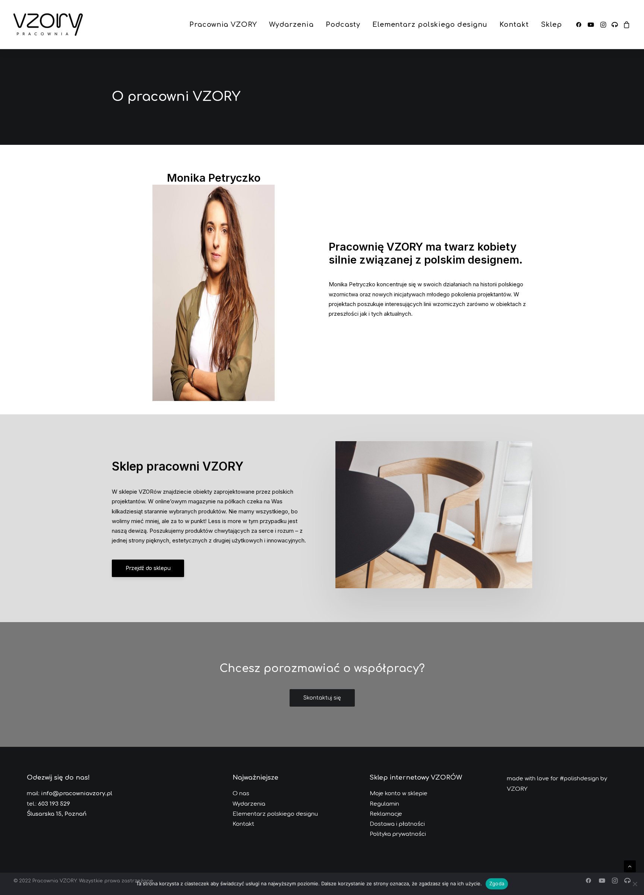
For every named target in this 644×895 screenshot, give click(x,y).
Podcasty (343, 24)
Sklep (551, 24)
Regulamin (384, 804)
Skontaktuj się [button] (322, 698)
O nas (241, 793)
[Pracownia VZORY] (48, 24)
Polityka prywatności (398, 834)
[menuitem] (223, 24)
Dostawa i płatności (397, 824)
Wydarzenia (291, 24)
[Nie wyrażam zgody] (634, 884)
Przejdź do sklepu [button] (148, 568)
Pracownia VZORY (223, 24)
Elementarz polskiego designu (429, 24)
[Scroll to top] (630, 865)
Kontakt (513, 24)
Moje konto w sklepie (398, 793)
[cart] (626, 24)
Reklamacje (386, 814)
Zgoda (496, 883)
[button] (580, 24)
